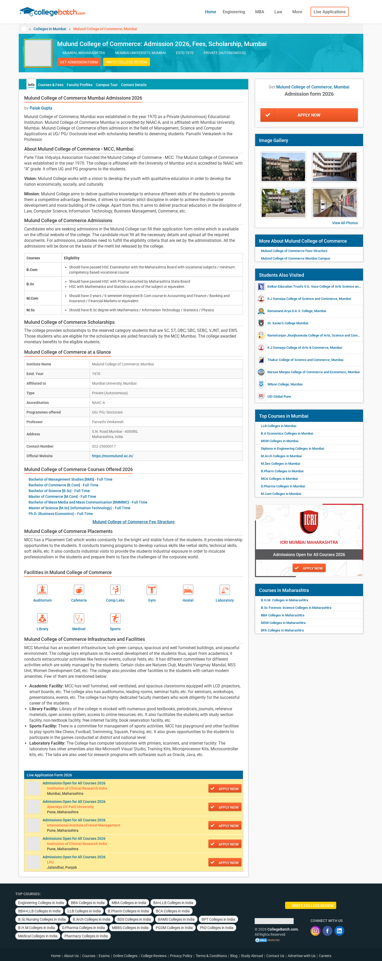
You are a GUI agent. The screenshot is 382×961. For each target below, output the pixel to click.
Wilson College (278, 384)
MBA (260, 11)
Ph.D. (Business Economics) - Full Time (61, 514)
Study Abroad (252, 956)
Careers (325, 956)
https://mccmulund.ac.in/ (112, 456)
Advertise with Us (301, 956)
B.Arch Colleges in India (91, 919)
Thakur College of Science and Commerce (298, 360)
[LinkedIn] (339, 931)
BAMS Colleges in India (176, 919)
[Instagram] (315, 931)
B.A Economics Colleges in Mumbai (287, 433)
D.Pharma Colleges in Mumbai (283, 486)
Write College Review (126, 62)
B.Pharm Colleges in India (128, 911)
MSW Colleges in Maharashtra (283, 623)
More (297, 11)
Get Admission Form (79, 62)
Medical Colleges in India (37, 936)
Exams (104, 956)
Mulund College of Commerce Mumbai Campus (295, 258)
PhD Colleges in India (216, 928)
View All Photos (345, 223)
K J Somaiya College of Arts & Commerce (297, 348)
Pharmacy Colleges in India (86, 936)
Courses (88, 956)
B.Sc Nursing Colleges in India (42, 919)
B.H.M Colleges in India (36, 928)
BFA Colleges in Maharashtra (282, 630)
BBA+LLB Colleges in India (39, 911)
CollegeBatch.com (282, 929)
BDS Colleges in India (134, 919)
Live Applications (330, 11)
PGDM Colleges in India (174, 928)
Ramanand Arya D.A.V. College (290, 311)
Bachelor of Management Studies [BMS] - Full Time (71, 479)
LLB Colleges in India (84, 911)
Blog (234, 956)
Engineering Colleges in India (41, 903)
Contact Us (275, 956)
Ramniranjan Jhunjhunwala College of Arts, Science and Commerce (317, 335)
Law (278, 11)
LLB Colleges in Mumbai (278, 426)
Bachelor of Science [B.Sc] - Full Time (59, 491)
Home (210, 11)
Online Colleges (125, 956)
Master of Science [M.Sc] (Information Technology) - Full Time (79, 508)
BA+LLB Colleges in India (173, 903)
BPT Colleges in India (218, 919)
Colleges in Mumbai (50, 29)
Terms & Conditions (211, 956)
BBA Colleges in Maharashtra (282, 615)
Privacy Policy (181, 956)
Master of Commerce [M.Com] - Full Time (62, 496)
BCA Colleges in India (173, 911)
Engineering (234, 11)
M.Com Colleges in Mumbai (281, 494)
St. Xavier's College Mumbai (287, 323)
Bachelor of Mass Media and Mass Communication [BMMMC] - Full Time (88, 502)
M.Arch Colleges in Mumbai (281, 456)
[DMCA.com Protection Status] (268, 940)
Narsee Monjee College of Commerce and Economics (306, 372)
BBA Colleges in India (88, 903)
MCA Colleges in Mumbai (279, 479)
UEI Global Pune (279, 396)
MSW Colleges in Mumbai (279, 441)
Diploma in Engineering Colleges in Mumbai (292, 448)
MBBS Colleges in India (130, 928)
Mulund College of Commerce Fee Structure (134, 521)
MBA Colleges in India (129, 903)
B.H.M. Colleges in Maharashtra (284, 600)
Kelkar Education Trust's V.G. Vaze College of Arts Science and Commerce (322, 286)
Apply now (229, 789)
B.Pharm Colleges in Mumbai (282, 471)
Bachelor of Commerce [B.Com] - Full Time (63, 485)
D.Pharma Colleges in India (83, 928)
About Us (71, 956)
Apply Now (309, 115)
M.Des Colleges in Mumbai (280, 464)
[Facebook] (327, 931)
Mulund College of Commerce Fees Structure (294, 251)
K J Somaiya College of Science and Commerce (302, 299)
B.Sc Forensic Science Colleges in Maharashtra (296, 608)
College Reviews (154, 956)
